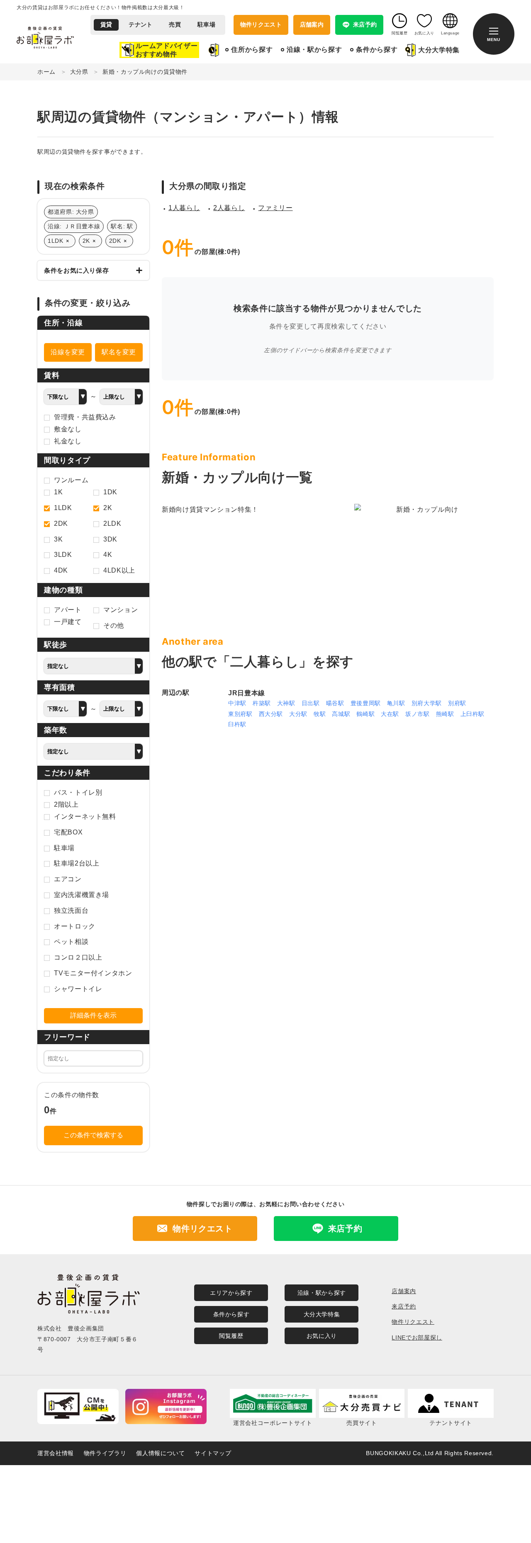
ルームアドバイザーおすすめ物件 (167, 49)
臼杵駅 (237, 724)
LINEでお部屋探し (417, 1337)
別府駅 (457, 703)
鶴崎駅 (365, 714)
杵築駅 (262, 703)
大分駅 (298, 714)
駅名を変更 (119, 352)
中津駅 (237, 703)
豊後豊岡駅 (366, 703)
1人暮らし (184, 207)
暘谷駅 (335, 703)
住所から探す (252, 49)
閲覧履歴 (231, 1336)
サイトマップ (213, 1453)
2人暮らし (229, 207)
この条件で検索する (93, 1135)
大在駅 (390, 714)
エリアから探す (231, 1292)
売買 (175, 24)
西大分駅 (271, 714)
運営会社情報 (55, 1453)
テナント (140, 24)
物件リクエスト (261, 24)
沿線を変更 (68, 352)
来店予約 (404, 1306)
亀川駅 (396, 703)
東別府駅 (240, 714)
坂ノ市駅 (417, 714)
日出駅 (311, 703)
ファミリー (275, 207)
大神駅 (286, 703)
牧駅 (320, 714)
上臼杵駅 (472, 714)
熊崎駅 (445, 714)
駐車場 (206, 24)
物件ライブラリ (105, 1453)
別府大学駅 (427, 703)
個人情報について (160, 1453)
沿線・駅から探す (314, 49)
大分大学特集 (439, 49)
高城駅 (341, 714)
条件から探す (376, 49)
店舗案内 (312, 24)
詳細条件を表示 (93, 1015)
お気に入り (322, 1336)
